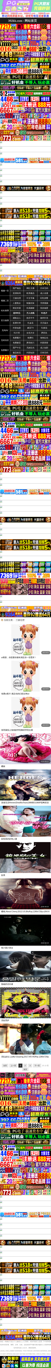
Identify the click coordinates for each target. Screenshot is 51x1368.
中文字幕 (30, 298)
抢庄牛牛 (30, 318)
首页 (5, 1066)
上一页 (13, 1066)
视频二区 (5, 301)
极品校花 (17, 353)
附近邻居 (17, 308)
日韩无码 (44, 353)
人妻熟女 (17, 303)
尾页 (25, 1069)
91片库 (17, 333)
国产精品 (17, 288)
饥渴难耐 (30, 308)
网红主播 (30, 288)
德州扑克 (44, 318)
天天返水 (44, 323)
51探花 (44, 328)
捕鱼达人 (17, 318)
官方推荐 (5, 320)
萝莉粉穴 (30, 343)
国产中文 (17, 348)
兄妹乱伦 (30, 348)
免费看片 (17, 338)
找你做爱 (44, 308)
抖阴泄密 (44, 343)
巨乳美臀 (44, 298)
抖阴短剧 (30, 353)
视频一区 (5, 291)
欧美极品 (30, 293)
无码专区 (5, 340)
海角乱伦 (44, 338)
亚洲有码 (17, 293)
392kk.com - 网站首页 (22, 20)
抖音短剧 (17, 328)
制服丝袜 (30, 303)
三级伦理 (17, 298)
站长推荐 (5, 310)
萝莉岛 (44, 333)
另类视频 (44, 303)
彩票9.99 (17, 323)
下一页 (37, 1066)
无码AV (5, 330)
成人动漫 (44, 293)
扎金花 (30, 323)
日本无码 (44, 288)
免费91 (30, 338)
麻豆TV (30, 328)
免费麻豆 (17, 343)
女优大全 (30, 333)
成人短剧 (44, 348)
